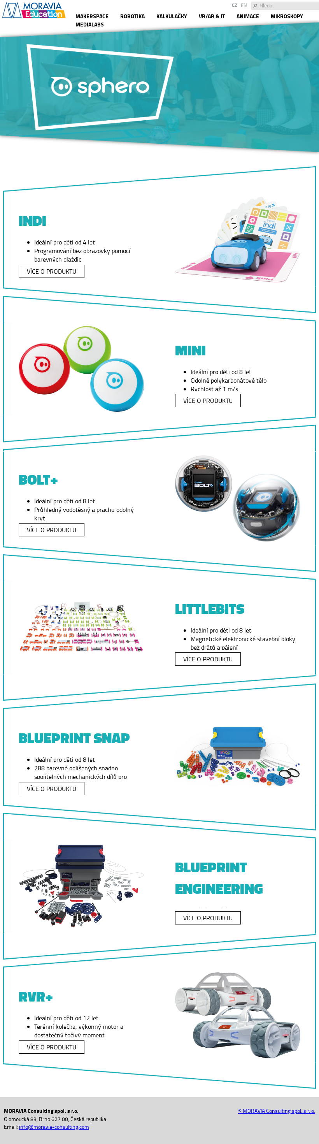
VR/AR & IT (212, 16)
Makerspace (92, 16)
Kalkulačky (171, 16)
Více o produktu (51, 271)
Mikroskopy (287, 16)
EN (244, 5)
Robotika (132, 16)
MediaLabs (89, 24)
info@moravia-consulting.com (54, 1126)
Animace (248, 16)
